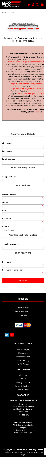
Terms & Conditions (23, 386)
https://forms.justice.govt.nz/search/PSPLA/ (28, 88)
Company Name (9, 177)
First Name (7, 143)
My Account (23, 353)
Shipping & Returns (23, 382)
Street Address (9, 194)
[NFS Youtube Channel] (12, 335)
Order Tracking (23, 360)
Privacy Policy (23, 390)
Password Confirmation (12, 270)
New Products (23, 307)
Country (5, 226)
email (36, 112)
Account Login (23, 349)
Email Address (8, 159)
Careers (23, 379)
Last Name (7, 151)
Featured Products (23, 311)
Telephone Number (10, 244)
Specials (23, 315)
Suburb (5, 202)
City (4, 210)
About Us (23, 375)
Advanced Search (23, 357)
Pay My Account (23, 364)
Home (4, 13)
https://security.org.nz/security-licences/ (26, 84)
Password (6, 262)
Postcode (6, 218)
